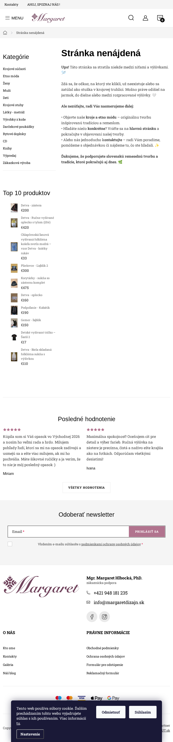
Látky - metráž (14, 112)
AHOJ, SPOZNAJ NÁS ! (43, 4)
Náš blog (9, 673)
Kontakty (11, 4)
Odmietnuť (111, 712)
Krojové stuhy (13, 105)
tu (18, 723)
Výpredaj (9, 155)
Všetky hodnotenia (86, 487)
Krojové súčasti (14, 69)
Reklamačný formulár (102, 673)
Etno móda (11, 76)
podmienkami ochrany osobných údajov (111, 544)
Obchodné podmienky (102, 648)
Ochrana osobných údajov (105, 656)
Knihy (7, 148)
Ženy (6, 83)
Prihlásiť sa (147, 532)
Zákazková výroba (16, 163)
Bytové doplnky (14, 134)
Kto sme (9, 648)
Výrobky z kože (14, 119)
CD (5, 141)
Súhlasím (143, 712)
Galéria (8, 665)
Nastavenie (30, 734)
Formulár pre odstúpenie (104, 665)
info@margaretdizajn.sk (119, 602)
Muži (7, 90)
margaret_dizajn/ (104, 616)
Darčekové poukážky (18, 126)
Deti (6, 98)
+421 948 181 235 (111, 593)
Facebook (91, 616)
